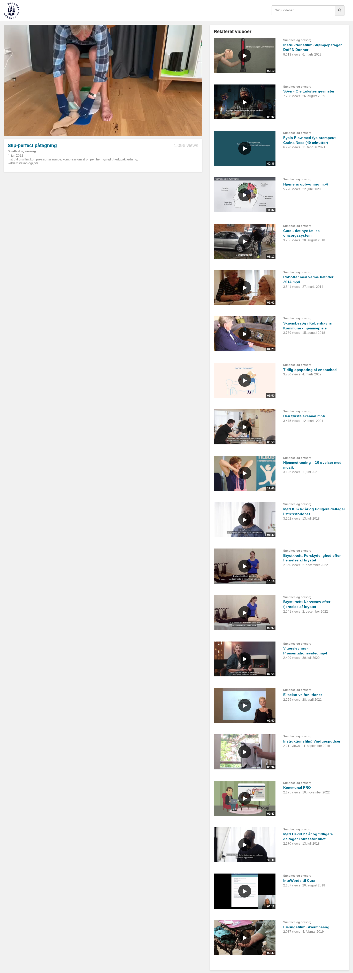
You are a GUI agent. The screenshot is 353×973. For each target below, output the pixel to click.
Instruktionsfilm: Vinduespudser (311, 741)
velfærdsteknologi (20, 163)
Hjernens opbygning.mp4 (305, 184)
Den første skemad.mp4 (304, 416)
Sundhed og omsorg (22, 151)
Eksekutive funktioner (302, 695)
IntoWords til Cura (299, 880)
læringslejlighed (107, 159)
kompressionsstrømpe (45, 159)
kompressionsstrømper (79, 159)
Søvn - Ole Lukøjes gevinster (308, 91)
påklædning (128, 159)
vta (36, 163)
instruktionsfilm (18, 159)
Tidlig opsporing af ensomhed (310, 370)
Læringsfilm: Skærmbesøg (306, 927)
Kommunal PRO (297, 787)
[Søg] (339, 10)
